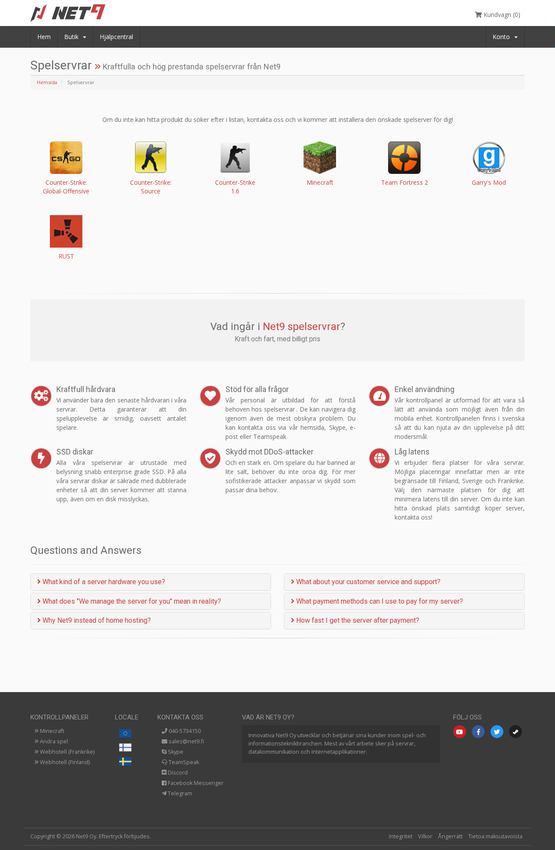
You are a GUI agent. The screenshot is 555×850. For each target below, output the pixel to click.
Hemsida (47, 82)
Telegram (179, 793)
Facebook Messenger (195, 783)
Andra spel (53, 741)
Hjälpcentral (116, 37)
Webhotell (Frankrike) (67, 751)
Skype (174, 751)
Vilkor (425, 836)
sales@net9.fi (185, 741)
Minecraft (51, 731)
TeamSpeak (183, 762)
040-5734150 (184, 731)
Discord (177, 772)
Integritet (400, 836)
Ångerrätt (450, 836)
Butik (73, 37)
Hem (44, 37)
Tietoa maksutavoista (495, 836)
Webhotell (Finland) (64, 762)
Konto (503, 37)
